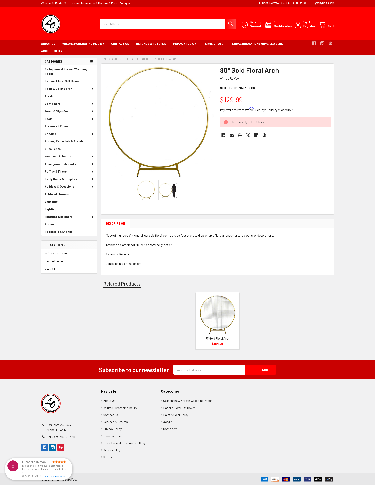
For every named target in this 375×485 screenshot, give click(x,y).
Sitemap (108, 457)
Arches (55, 225)
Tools (48, 119)
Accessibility (51, 51)
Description (115, 223)
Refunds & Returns (151, 43)
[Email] (231, 135)
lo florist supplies (56, 253)
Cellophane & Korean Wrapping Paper (66, 72)
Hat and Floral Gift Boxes (67, 82)
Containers (52, 103)
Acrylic (55, 97)
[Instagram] (322, 43)
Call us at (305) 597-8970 (62, 437)
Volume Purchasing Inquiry (83, 43)
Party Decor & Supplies (61, 179)
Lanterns (57, 202)
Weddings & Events (58, 156)
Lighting (56, 210)
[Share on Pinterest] (264, 135)
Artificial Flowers (62, 195)
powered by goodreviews (55, 476)
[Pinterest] (330, 43)
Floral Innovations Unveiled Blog (256, 43)
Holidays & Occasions (59, 186)
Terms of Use (213, 43)
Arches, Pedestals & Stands (70, 142)
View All (50, 269)
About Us (48, 43)
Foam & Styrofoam (58, 111)
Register (309, 26)
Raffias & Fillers (56, 171)
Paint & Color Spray (58, 88)
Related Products (122, 284)
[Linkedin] (256, 135)
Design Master (54, 261)
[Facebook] (314, 43)
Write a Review (230, 78)
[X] (248, 135)
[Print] (239, 135)
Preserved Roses (62, 127)
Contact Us (120, 43)
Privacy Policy (184, 43)
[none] (159, 122)
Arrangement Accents (60, 164)
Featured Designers (58, 216)
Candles (50, 134)
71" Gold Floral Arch (217, 338)
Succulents (58, 150)
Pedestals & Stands (64, 233)
